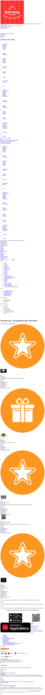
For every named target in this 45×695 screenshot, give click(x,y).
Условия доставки (4, 382)
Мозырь (4, 95)
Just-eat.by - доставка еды (5, 26)
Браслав (4, 48)
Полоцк (4, 112)
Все (5, 323)
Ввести (12, 686)
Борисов (4, 47)
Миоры (4, 93)
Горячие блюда (7, 267)
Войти (1, 140)
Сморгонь (5, 126)
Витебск (4, 53)
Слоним (4, 123)
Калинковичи (5, 80)
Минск (4, 92)
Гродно (4, 62)
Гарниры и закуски (8, 278)
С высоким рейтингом (8, 311)
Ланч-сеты (6, 270)
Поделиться (2, 673)
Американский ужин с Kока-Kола (11, 286)
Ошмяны (4, 107)
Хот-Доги (6, 274)
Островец (5, 106)
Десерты (6, 279)
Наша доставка (7, 309)
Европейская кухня (8, 291)
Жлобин (4, 71)
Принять (30, 690)
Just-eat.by (32, 622)
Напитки (6, 280)
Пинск (4, 111)
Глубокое (4, 58)
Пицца (5, 262)
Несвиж (4, 100)
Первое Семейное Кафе (5, 522)
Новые (5, 313)
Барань (4, 45)
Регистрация (15, 140)
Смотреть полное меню (5, 387)
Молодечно (5, 96)
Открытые (2, 323)
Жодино (4, 72)
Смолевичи (5, 125)
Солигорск (5, 128)
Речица (4, 117)
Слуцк (4, 124)
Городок (4, 61)
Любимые (6, 306)
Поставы (4, 113)
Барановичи (5, 44)
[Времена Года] (22, 580)
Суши (5, 264)
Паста (5, 273)
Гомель (4, 59)
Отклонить (34, 690)
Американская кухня (8, 290)
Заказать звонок (3, 27)
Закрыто (8, 138)
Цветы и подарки (7, 284)
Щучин (4, 136)
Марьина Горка (6, 90)
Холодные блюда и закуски (9, 277)
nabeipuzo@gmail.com (34, 625)
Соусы (5, 281)
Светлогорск (5, 122)
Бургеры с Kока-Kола (8, 285)
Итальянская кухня (8, 293)
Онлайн (5, 301)
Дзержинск (5, 66)
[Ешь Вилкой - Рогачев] (22, 497)
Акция (5, 307)
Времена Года (3, 585)
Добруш (4, 67)
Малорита (5, 89)
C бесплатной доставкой (9, 310)
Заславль (4, 76)
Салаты (5, 271)
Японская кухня (7, 295)
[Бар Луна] (22, 371)
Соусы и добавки (7, 282)
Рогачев (4, 118)
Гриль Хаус (2, 440)
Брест (4, 49)
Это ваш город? (3, 138)
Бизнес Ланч (6, 268)
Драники (6, 272)
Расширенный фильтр (11, 323)
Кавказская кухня (7, 294)
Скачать (4, 669)
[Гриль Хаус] (22, 435)
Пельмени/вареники (8, 275)
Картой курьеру (7, 300)
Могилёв (4, 94)
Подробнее (38, 690)
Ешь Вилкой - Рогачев (4, 502)
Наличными (6, 299)
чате (7, 33)
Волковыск (5, 54)
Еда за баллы (6, 308)
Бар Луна (2, 376)
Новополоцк (5, 101)
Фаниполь (5, 132)
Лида (4, 85)
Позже (1, 669)
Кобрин (4, 81)
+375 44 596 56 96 (34, 627)
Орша (4, 105)
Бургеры (6, 265)
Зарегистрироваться (9, 140)
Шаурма (5, 266)
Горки (4, 60)
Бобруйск (5, 46)
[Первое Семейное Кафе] (22, 517)
